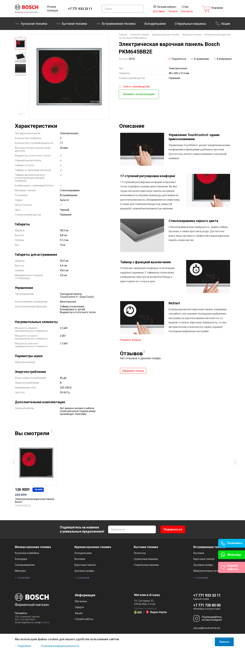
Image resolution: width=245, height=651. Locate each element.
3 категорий (83, 577)
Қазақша (52, 10)
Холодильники (155, 23)
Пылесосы (140, 553)
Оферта (45, 622)
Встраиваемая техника (209, 547)
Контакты (187, 11)
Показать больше (130, 339)
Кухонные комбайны (27, 553)
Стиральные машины (190, 23)
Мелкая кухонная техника (33, 547)
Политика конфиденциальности (60, 646)
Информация (85, 595)
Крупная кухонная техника (165, 34)
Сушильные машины (146, 559)
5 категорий (23, 577)
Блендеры (21, 559)
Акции (225, 23)
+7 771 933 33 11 (80, 9)
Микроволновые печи (206, 570)
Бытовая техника (74, 23)
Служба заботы (84, 619)
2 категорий (201, 577)
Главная (123, 34)
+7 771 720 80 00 (207, 605)
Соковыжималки (25, 564)
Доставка (159, 11)
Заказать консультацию (139, 94)
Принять (224, 641)
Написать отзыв (133, 371)
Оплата (173, 11)
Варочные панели (192, 34)
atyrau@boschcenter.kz (206, 628)
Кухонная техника (34, 23)
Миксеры (20, 570)
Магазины (81, 601)
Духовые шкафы (84, 570)
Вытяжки (79, 559)
